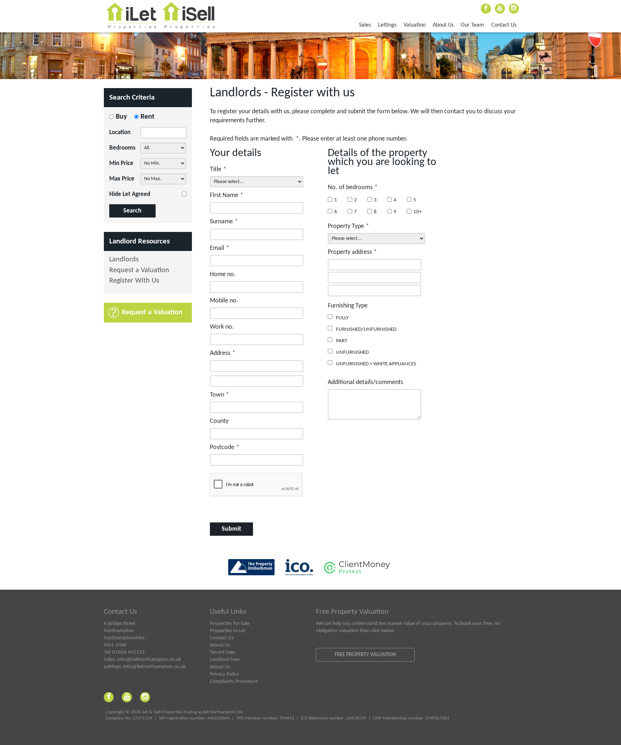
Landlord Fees (225, 659)
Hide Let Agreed (129, 194)
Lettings (387, 25)
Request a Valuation (139, 270)
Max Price (121, 179)
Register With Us (134, 281)
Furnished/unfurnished (366, 329)
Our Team (472, 25)
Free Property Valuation (365, 655)
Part (341, 341)
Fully (342, 318)
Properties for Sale (229, 623)
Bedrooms (122, 148)
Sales (365, 25)
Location (119, 132)
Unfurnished (352, 352)
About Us (443, 25)
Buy (121, 116)
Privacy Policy (224, 674)
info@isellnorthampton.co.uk (149, 659)
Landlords (124, 259)
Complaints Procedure (234, 681)
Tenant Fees (222, 652)
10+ (417, 212)
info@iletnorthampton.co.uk (154, 666)
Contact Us (503, 25)
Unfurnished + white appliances (376, 364)
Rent (148, 116)
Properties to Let (227, 631)
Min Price (121, 163)
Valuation (415, 25)
